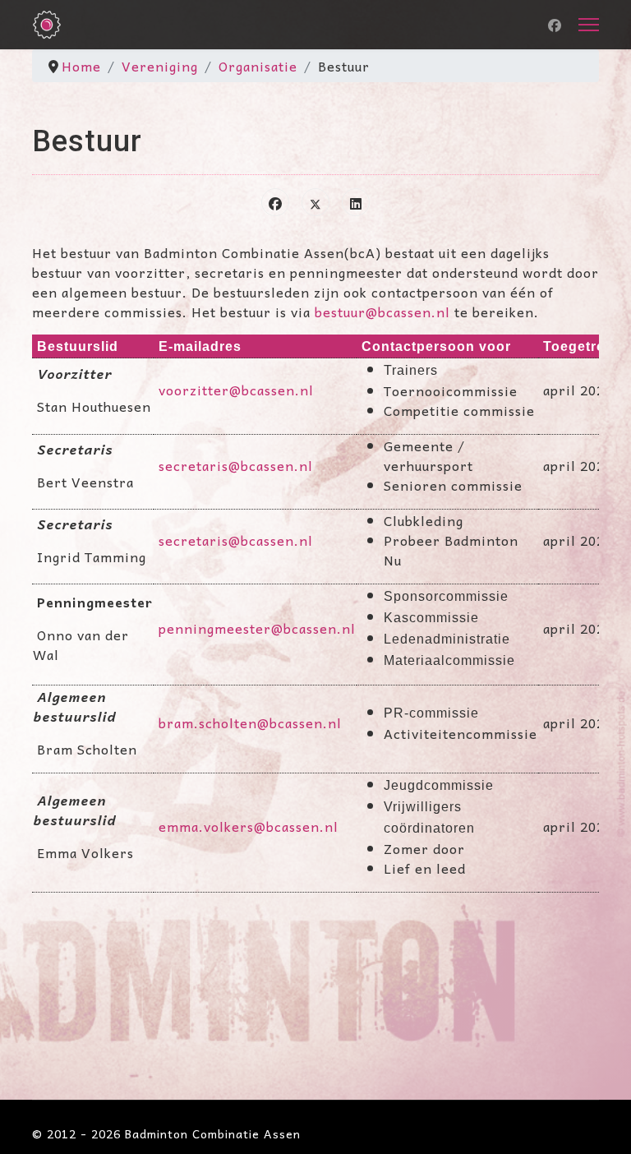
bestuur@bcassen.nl (382, 311)
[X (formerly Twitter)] (315, 202)
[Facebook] (555, 24)
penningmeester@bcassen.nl (257, 628)
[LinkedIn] (356, 202)
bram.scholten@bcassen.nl (250, 722)
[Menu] (588, 24)
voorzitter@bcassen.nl (236, 389)
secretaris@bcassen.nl (236, 465)
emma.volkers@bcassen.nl (249, 826)
